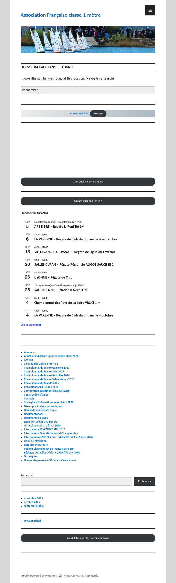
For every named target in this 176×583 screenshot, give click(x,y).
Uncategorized (32, 521)
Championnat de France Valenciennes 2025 (49, 379)
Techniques (30, 456)
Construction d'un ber (37, 394)
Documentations (33, 414)
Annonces (29, 352)
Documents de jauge (36, 418)
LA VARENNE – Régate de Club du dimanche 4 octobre (73, 315)
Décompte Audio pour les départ (43, 406)
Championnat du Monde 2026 (41, 383)
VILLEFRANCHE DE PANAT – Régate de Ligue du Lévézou (74, 252)
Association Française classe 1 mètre (61, 15)
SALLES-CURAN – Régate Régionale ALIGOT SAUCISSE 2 (74, 265)
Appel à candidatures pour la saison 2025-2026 (51, 356)
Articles (28, 360)
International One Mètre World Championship (51, 433)
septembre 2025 (34, 506)
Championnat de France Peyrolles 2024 (47, 375)
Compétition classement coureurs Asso (47, 391)
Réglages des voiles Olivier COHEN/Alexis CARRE (52, 452)
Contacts (29, 398)
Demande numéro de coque (40, 410)
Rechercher (27, 475)
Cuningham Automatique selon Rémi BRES (48, 402)
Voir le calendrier (31, 325)
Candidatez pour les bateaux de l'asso (88, 538)
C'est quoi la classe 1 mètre (88, 181)
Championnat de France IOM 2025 (44, 371)
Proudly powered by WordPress (39, 575)
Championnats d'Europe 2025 (41, 387)
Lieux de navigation (35, 441)
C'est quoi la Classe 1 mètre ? (41, 364)
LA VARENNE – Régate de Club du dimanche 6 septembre (75, 239)
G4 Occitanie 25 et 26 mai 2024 (42, 425)
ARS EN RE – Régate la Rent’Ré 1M (59, 227)
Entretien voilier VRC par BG (40, 421)
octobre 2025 (32, 502)
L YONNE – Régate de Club (53, 277)
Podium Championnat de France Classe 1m (49, 448)
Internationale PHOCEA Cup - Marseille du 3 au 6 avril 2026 (58, 437)
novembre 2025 (33, 498)
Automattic (91, 575)
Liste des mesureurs (36, 445)
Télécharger (98, 113)
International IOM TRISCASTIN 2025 (44, 429)
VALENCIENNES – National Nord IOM (61, 290)
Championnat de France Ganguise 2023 (47, 367)
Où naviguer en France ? (88, 201)
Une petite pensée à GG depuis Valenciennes (50, 460)
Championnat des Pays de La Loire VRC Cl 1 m (67, 303)
